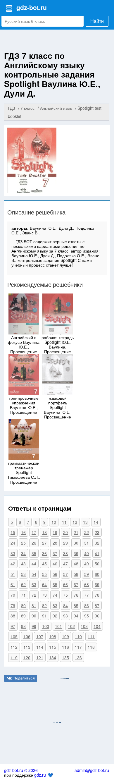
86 (86, 605)
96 (97, 616)
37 (55, 553)
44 (34, 564)
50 (97, 564)
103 (84, 626)
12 (74, 522)
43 (23, 564)
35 (34, 553)
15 (13, 532)
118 (91, 647)
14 (96, 522)
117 (78, 647)
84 (65, 605)
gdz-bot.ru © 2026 (21, 770)
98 (23, 626)
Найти (97, 21)
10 (53, 522)
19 (55, 532)
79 (13, 605)
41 (97, 553)
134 (52, 657)
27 (44, 543)
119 (14, 657)
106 (26, 636)
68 (86, 584)
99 (34, 626)
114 (39, 647)
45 (44, 564)
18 (44, 532)
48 (76, 564)
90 (34, 616)
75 (65, 595)
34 (23, 553)
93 (65, 616)
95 (86, 616)
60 (97, 574)
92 (55, 616)
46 (55, 564)
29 (65, 543)
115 (52, 647)
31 (86, 543)
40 (86, 553)
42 (13, 564)
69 (97, 584)
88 (13, 616)
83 (55, 605)
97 (13, 626)
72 (34, 595)
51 (13, 574)
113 (26, 647)
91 (44, 616)
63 (34, 584)
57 (65, 574)
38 (65, 553)
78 (97, 595)
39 (76, 553)
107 (39, 636)
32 (97, 543)
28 (55, 543)
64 (44, 584)
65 (55, 584)
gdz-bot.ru (31, 7)
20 (65, 532)
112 (14, 647)
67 (76, 584)
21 (76, 532)
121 (39, 657)
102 (71, 626)
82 (44, 605)
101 (58, 626)
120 (26, 657)
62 (23, 584)
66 (65, 584)
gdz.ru (40, 775)
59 (86, 574)
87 (97, 605)
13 (85, 522)
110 (78, 636)
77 (86, 595)
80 (23, 605)
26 (34, 543)
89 (23, 616)
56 (55, 574)
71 (23, 595)
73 (44, 595)
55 (44, 574)
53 (23, 574)
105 (14, 636)
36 (44, 553)
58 (76, 574)
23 (97, 532)
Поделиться (24, 678)
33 (13, 553)
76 (76, 595)
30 (76, 543)
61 (13, 584)
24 (13, 543)
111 (91, 636)
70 (13, 595)
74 (55, 595)
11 (64, 522)
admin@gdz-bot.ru (92, 770)
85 (76, 605)
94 (76, 616)
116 (65, 647)
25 (23, 543)
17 (34, 532)
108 (52, 636)
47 (65, 564)
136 (78, 657)
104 (97, 626)
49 (86, 564)
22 (86, 532)
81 (34, 605)
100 (45, 626)
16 (23, 532)
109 (65, 636)
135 (65, 657)
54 (34, 574)
